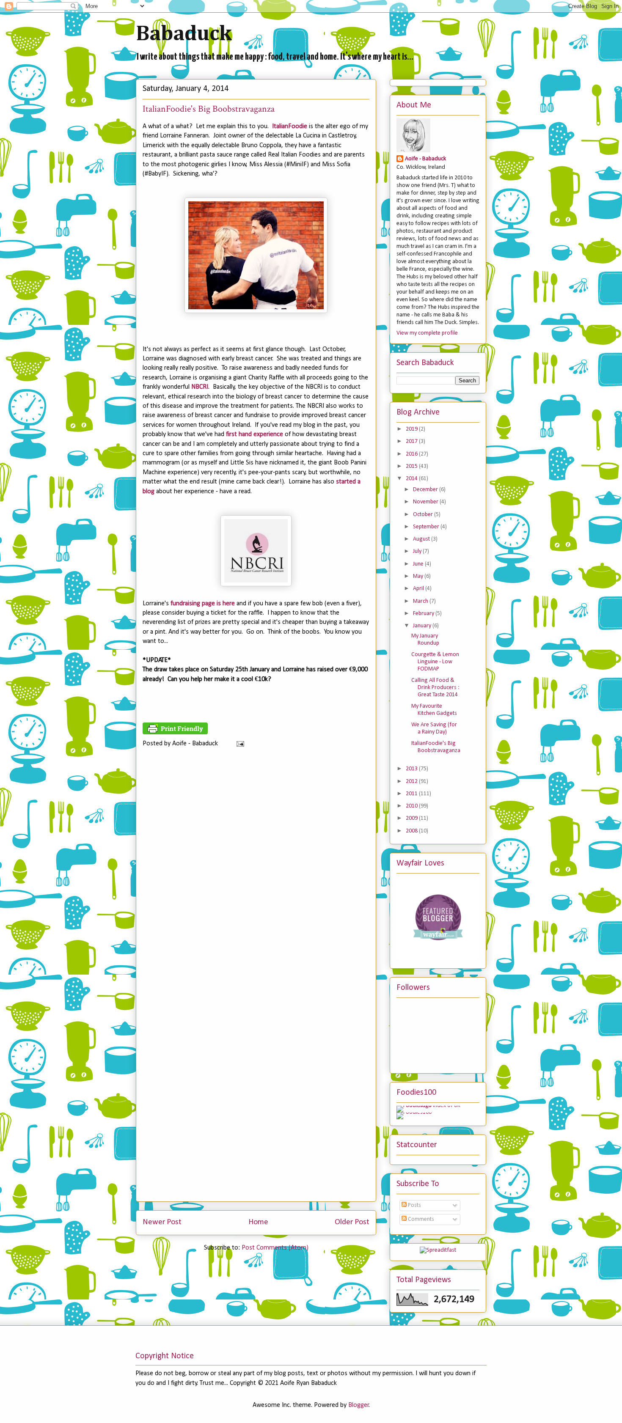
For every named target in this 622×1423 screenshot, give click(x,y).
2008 (412, 831)
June (419, 564)
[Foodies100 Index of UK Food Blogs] (431, 1105)
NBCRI (199, 387)
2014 (412, 478)
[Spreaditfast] (438, 1250)
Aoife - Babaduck (425, 159)
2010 (412, 806)
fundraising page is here (203, 603)
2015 (412, 466)
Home (258, 1222)
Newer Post (162, 1222)
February (424, 613)
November (426, 502)
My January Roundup (425, 639)
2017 (412, 441)
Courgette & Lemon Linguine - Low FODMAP (435, 661)
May (418, 576)
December (426, 489)
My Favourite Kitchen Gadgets (434, 710)
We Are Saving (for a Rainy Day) (434, 728)
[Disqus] (256, 868)
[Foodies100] (414, 1112)
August (422, 539)
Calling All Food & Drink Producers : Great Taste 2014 (435, 687)
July (418, 551)
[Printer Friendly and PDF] (175, 732)
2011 (412, 794)
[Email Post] (238, 743)
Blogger (358, 1405)
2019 (412, 429)
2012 (412, 781)
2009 (412, 818)
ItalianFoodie (289, 126)
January (422, 626)
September (426, 527)
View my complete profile (427, 333)
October (423, 514)
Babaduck (184, 34)
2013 (412, 769)
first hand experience (254, 434)
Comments (420, 1219)
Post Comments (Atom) (275, 1247)
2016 (412, 454)
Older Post (352, 1222)
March (421, 601)
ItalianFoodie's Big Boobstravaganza (435, 747)
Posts (414, 1205)
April (419, 588)
